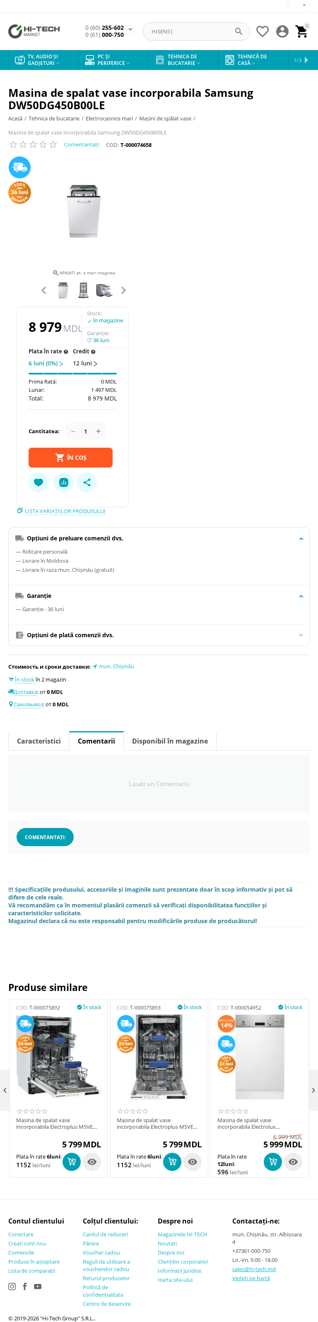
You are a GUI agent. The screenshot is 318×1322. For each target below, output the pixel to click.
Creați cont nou (27, 1243)
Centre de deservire (107, 1304)
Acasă (15, 118)
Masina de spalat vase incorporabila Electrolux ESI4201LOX (246, 1123)
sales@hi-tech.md (254, 1269)
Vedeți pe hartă (251, 1278)
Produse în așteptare (34, 1261)
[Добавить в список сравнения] (64, 482)
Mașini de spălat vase (165, 118)
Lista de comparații (31, 1270)
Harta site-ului (175, 1280)
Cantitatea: (44, 431)
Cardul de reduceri (105, 1234)
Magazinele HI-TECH (182, 1234)
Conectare (21, 1234)
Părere (91, 1243)
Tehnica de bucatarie (54, 118)
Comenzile (21, 1252)
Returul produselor (106, 1278)
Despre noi (171, 1252)
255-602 (104, 27)
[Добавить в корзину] (72, 1162)
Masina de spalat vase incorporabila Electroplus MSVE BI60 (155, 1123)
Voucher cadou (101, 1252)
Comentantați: (82, 144)
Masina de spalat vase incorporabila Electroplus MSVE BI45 (54, 1123)
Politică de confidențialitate (103, 1291)
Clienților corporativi (183, 1261)
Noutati (167, 1243)
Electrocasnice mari (109, 118)
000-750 (104, 34)
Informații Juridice (179, 1270)
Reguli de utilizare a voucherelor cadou (106, 1265)
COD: (112, 145)
